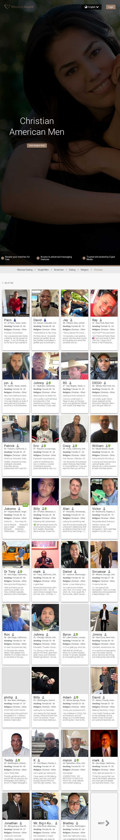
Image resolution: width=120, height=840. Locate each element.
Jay (65, 320)
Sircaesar (99, 571)
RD (65, 383)
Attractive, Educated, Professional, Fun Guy (16, 459)
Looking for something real (74, 521)
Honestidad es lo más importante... (45, 333)
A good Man (38, 584)
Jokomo (10, 509)
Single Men (43, 270)
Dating (72, 270)
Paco (8, 320)
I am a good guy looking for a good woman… (45, 773)
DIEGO (97, 383)
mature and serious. (100, 396)
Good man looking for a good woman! (75, 836)
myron (67, 760)
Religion (85, 270)
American (59, 270)
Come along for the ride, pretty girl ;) (104, 459)
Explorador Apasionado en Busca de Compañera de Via (45, 459)
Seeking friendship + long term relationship (104, 710)
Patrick (9, 446)
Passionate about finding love (104, 521)
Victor (96, 509)
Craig (66, 446)
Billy (36, 509)
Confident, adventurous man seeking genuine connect (104, 647)
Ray (95, 320)
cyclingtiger (67, 773)
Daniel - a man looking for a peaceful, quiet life (75, 584)
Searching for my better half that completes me (45, 396)
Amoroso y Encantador (13, 333)
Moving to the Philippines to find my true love (16, 584)
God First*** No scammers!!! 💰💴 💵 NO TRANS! (104, 333)
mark (37, 571)
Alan (66, 509)
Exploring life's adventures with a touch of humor (45, 521)
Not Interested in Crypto (43, 836)
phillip (8, 697)
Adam (67, 697)
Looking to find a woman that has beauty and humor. (75, 396)
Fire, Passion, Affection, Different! (75, 459)
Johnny (38, 383)
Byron (67, 634)
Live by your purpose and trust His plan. (75, 710)
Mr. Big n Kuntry (43, 823)
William (97, 446)
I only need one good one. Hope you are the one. (104, 773)
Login (110, 7)
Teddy (8, 760)
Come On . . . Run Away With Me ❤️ (16, 521)
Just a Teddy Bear (11, 773)
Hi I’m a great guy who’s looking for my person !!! (75, 647)
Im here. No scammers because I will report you (16, 647)
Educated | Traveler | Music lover (45, 647)
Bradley (68, 823)
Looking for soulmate (12, 836)
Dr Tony (9, 571)
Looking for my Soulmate (43, 710)
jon (6, 383)
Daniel (67, 571)
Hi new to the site (99, 584)
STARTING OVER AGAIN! (14, 710)
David (37, 320)
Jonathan (11, 823)
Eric (36, 446)
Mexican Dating (24, 270)
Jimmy (97, 634)
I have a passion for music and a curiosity (75, 333)
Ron (7, 634)
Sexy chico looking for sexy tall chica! (16, 396)
